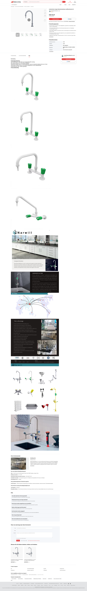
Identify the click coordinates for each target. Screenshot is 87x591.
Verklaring (21, 583)
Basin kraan (44, 578)
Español (32, 585)
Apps (69, 4)
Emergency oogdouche (30, 570)
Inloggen (75, 2)
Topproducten (46, 583)
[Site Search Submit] (64, 2)
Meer (11, 580)
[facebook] (68, 583)
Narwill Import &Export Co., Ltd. (55, 10)
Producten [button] (25, 1)
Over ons (17, 583)
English (16, 585)
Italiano (42, 585)
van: (15, 528)
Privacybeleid (32, 583)
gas (11, 568)
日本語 (25, 585)
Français (29, 585)
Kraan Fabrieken (14, 578)
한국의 (49, 585)
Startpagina (12, 6)
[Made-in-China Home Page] (16, 2)
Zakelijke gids (65, 583)
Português (38, 585)
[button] (61, 1)
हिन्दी (58, 585)
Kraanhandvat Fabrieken (28, 578)
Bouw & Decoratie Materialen (19, 6)
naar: (15, 530)
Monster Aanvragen (72, 21)
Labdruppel (45, 570)
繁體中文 (22, 585)
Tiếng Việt (68, 585)
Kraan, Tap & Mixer (27, 6)
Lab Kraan (32, 6)
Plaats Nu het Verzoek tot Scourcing (33, 540)
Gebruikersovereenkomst (26, 583)
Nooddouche (12, 570)
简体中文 (19, 585)
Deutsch (35, 585)
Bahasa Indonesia (73, 585)
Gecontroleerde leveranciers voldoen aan (54, 583)
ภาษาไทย (62, 585)
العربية (52, 585)
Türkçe (65, 585)
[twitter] (70, 583)
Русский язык (46, 585)
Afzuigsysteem (62, 568)
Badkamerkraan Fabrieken (37, 578)
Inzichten (61, 583)
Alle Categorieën (14, 4)
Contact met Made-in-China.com (39, 583)
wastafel (45, 568)
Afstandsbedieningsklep (30, 568)
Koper (60, 4)
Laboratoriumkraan (62, 570)
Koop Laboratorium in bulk (57, 578)
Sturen (18, 540)
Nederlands (55, 585)
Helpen (65, 4)
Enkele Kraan (50, 578)
